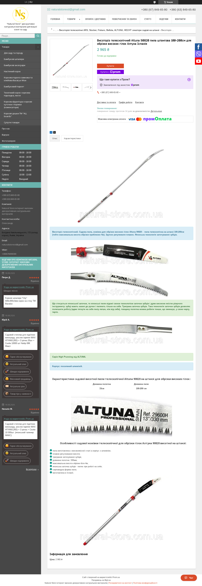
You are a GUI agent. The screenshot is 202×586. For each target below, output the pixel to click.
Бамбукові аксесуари (14, 65)
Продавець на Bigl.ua (101, 580)
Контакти (180, 19)
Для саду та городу (13, 53)
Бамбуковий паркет (14, 86)
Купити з (105, 71)
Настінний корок (12, 71)
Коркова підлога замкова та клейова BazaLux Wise (18, 79)
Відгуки (5, 134)
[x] (54, 133)
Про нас (6, 128)
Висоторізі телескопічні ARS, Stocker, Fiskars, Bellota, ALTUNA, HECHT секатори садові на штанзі (109, 30)
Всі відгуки (31, 469)
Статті (147, 19)
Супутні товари (11, 122)
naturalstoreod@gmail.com (15, 244)
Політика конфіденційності (145, 583)
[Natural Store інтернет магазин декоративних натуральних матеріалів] (20, 15)
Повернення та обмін (124, 19)
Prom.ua (116, 577)
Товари (5, 46)
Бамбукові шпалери (14, 59)
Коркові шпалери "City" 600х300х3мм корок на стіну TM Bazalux (20, 301)
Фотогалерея (8, 140)
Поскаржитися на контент (120, 583)
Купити (110, 65)
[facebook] (51, 133)
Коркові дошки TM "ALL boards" (15, 115)
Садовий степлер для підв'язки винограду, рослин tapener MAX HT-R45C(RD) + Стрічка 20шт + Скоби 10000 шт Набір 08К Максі (20, 340)
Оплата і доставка (95, 19)
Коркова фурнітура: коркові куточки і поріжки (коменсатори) (18, 104)
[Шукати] (38, 35)
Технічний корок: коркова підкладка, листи (17, 94)
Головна (55, 19)
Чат (191, 578)
